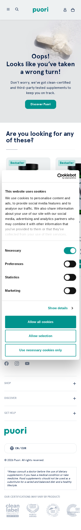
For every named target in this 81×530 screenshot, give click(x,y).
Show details (58, 308)
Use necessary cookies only (40, 350)
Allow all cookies (41, 322)
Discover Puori (40, 104)
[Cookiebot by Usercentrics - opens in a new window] (57, 176)
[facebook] (6, 363)
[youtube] (27, 363)
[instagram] (17, 363)
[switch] (70, 263)
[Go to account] (65, 10)
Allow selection (40, 336)
